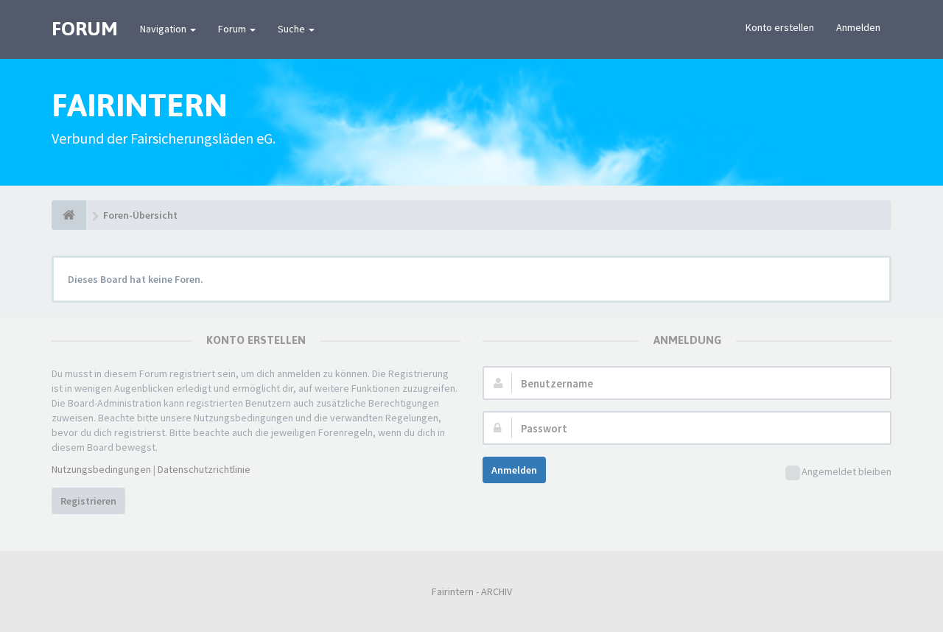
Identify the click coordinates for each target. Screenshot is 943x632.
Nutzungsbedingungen (101, 469)
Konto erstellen (780, 27)
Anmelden (858, 27)
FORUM (85, 29)
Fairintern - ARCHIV (472, 591)
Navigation (164, 28)
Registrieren (88, 501)
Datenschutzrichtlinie (204, 469)
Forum (233, 28)
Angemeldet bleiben (846, 471)
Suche (292, 28)
